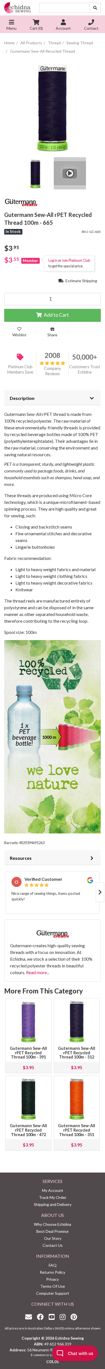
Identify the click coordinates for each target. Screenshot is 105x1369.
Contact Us (53, 1245)
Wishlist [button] (19, 334)
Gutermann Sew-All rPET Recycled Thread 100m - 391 (28, 1053)
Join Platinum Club (76, 260)
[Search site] (95, 8)
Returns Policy (52, 1272)
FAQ (53, 1265)
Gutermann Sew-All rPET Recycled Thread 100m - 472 (28, 1130)
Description (22, 398)
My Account (52, 1190)
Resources (21, 858)
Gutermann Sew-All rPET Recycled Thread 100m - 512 (76, 1053)
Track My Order (52, 1197)
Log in (52, 260)
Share (52, 334)
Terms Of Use (52, 1286)
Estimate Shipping (81, 280)
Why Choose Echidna (52, 1224)
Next (100, 892)
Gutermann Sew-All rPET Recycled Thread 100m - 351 (76, 1130)
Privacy (52, 1279)
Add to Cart (56, 315)
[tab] (52, 397)
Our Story (52, 1238)
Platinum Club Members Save (20, 369)
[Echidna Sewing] (17, 7)
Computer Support (52, 1293)
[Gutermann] (21, 201)
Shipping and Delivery (52, 1204)
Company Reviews (52, 371)
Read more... (37, 972)
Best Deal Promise (52, 1231)
